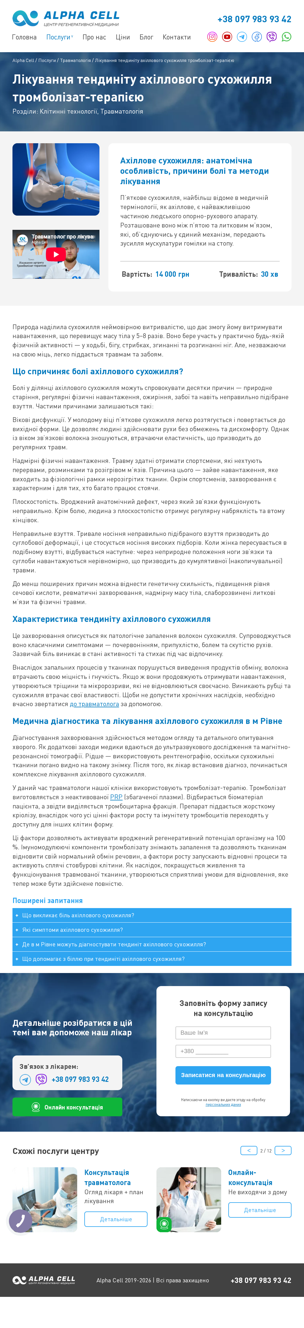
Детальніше (116, 1219)
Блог (146, 37)
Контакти (177, 37)
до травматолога (94, 704)
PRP (116, 797)
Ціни (123, 37)
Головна (24, 37)
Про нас (94, 37)
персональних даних (223, 1104)
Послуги (58, 37)
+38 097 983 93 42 (254, 18)
